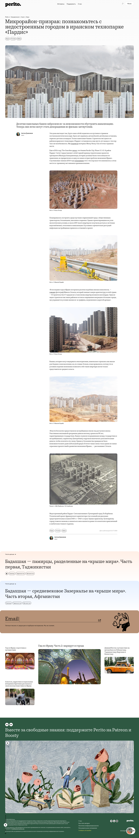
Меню (129, 4)
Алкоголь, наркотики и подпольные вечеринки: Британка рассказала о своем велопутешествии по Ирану (19, 684)
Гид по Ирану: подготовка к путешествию (15, 649)
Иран (27, 17)
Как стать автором (84, 823)
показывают (79, 161)
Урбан (19, 39)
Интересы (60, 4)
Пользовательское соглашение (87, 828)
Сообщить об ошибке (84, 830)
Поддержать (71, 4)
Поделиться (5, 818)
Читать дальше (9, 554)
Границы (12, 573)
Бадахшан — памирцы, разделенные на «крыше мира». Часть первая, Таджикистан (68, 565)
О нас (80, 4)
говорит (52, 292)
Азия (22, 17)
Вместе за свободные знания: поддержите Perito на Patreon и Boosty (68, 733)
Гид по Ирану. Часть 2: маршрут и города (61, 646)
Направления (15, 17)
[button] (7, 724)
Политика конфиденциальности (88, 826)
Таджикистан (20, 573)
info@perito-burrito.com (18, 828)
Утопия (13, 39)
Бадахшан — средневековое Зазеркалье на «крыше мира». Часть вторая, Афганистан (65, 594)
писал (74, 150)
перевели (74, 144)
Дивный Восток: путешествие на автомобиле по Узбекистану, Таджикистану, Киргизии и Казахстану (117, 651)
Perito (7, 17)
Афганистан (30, 573)
